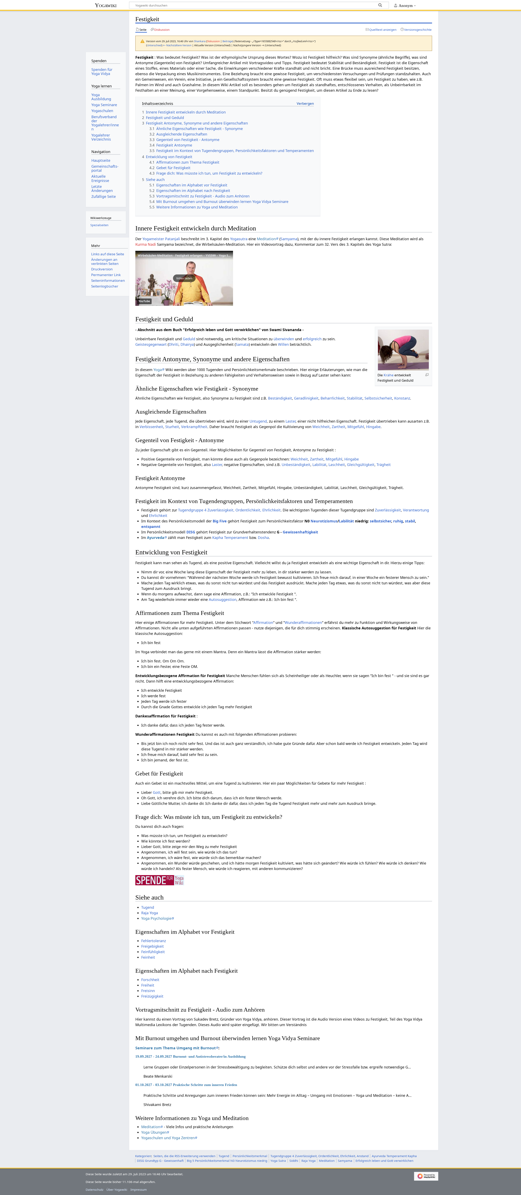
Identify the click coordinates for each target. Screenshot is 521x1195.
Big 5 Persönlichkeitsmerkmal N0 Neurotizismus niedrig (227, 1161)
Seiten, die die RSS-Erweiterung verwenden (184, 1156)
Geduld (189, 338)
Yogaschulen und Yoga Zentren (168, 1137)
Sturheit (172, 426)
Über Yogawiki (116, 1189)
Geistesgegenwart (151, 344)
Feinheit (148, 957)
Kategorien (143, 1156)
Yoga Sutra (278, 1161)
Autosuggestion (222, 599)
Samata (242, 344)
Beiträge (227, 41)
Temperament (236, 537)
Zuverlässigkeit (388, 510)
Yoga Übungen (153, 1132)
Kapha (217, 537)
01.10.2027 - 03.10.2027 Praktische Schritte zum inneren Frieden (186, 1085)
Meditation (266, 238)
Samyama (288, 238)
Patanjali (172, 238)
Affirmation (263, 622)
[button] (184, 278)
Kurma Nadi (145, 244)
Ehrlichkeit (158, 515)
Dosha (263, 537)
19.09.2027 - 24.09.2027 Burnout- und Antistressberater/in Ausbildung (190, 1056)
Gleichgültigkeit (360, 464)
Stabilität (354, 398)
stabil (410, 521)
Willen (283, 344)
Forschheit (150, 979)
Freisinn (148, 990)
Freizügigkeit (152, 996)
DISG (190, 532)
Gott (157, 792)
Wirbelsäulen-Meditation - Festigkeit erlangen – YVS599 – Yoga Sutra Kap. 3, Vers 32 (196, 255)
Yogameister (153, 238)
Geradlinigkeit (306, 398)
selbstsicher (380, 521)
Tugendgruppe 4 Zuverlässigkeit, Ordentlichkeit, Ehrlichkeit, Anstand (319, 1156)
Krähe (389, 375)
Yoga (157, 369)
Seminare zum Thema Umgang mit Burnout (175, 1047)
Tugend (147, 907)
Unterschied (154, 45)
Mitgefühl (355, 426)
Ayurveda (155, 537)
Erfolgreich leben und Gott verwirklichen (384, 1161)
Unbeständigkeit (296, 464)
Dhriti (173, 344)
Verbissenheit (151, 426)
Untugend (258, 421)
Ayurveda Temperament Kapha (394, 1156)
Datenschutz (94, 1189)
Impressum (138, 1189)
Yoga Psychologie (156, 918)
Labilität (319, 464)
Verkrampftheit (194, 426)
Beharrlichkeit (333, 398)
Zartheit (338, 426)
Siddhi (293, 1161)
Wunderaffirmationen (303, 622)
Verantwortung (416, 510)
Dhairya (187, 344)
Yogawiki (106, 5)
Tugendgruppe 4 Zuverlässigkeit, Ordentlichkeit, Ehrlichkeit (229, 510)
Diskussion (213, 41)
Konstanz (402, 398)
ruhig (398, 521)
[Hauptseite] (106, 30)
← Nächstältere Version (177, 45)
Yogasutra (238, 238)
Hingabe (373, 426)
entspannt (150, 526)
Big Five (220, 521)
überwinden (284, 338)
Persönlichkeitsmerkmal (250, 1156)
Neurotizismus (324, 521)
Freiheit (147, 985)
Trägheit (384, 464)
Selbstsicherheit (378, 398)
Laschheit (336, 464)
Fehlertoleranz (153, 940)
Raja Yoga (149, 912)
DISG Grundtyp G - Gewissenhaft (160, 1161)
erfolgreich (312, 338)
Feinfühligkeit (153, 951)
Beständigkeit (280, 398)
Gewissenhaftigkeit (300, 532)
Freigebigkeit (152, 946)
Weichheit (321, 426)
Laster (291, 421)
